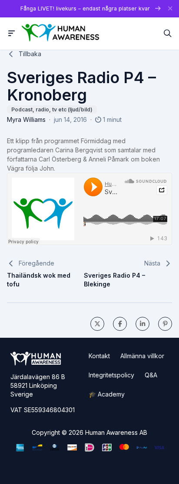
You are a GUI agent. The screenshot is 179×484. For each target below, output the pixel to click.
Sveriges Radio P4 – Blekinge (114, 280)
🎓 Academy (107, 394)
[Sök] (167, 33)
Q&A (151, 375)
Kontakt (99, 356)
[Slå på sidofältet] (11, 33)
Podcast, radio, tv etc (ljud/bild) (52, 109)
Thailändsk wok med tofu (38, 280)
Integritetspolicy (111, 375)
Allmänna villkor (142, 356)
